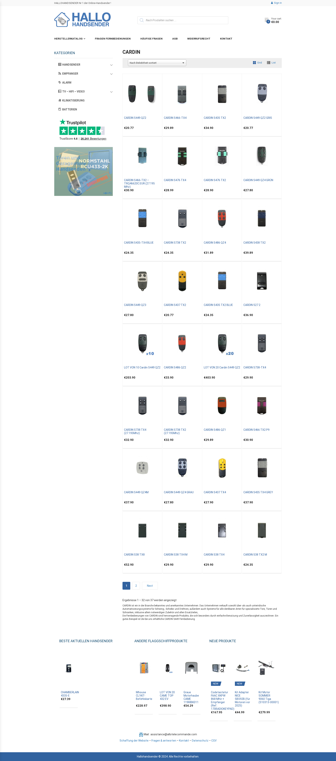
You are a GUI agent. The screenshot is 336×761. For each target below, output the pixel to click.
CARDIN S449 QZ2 (135, 117)
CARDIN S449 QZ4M (136, 492)
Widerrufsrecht (198, 38)
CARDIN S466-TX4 (175, 117)
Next (150, 585)
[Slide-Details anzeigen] (83, 171)
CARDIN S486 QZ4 (215, 242)
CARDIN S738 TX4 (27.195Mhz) (135, 431)
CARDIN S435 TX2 (215, 117)
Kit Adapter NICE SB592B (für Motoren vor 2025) (242, 699)
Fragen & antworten (163, 740)
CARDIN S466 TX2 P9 (256, 429)
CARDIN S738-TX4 (254, 367)
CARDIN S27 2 (251, 305)
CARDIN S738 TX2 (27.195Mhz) (175, 431)
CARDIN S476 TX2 (215, 180)
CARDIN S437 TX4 (215, 492)
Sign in (277, 2)
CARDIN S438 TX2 (254, 242)
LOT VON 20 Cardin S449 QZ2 (222, 367)
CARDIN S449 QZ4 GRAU (179, 492)
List (274, 62)
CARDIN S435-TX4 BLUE (139, 242)
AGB (175, 38)
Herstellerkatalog (68, 38)
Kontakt (226, 38)
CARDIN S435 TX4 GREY (258, 492)
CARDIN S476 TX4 (175, 180)
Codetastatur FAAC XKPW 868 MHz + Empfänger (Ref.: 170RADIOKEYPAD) (222, 700)
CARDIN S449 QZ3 (135, 305)
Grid (259, 62)
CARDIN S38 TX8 (134, 554)
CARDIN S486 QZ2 (175, 367)
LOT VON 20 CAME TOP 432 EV (167, 695)
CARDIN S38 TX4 (214, 554)
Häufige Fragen (151, 38)
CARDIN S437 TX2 (175, 305)
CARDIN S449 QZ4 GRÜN (258, 180)
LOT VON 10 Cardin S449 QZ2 (142, 367)
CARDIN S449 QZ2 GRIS (257, 117)
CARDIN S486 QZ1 (215, 429)
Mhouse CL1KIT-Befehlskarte (144, 695)
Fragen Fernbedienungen (113, 38)
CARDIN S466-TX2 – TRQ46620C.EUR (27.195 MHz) (139, 183)
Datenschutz (200, 740)
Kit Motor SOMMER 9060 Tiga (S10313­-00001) (269, 697)
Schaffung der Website (134, 740)
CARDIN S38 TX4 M (175, 554)
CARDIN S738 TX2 (175, 242)
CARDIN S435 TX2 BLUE (218, 305)
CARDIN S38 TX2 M (255, 554)
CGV (214, 740)
